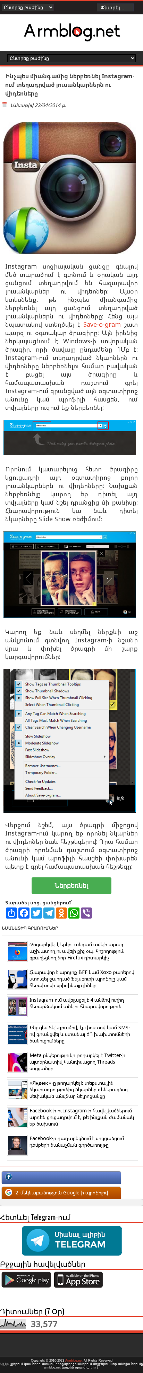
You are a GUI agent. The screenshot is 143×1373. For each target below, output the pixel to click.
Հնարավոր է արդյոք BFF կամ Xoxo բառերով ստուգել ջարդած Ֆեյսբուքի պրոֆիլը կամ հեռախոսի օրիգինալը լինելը (82, 978)
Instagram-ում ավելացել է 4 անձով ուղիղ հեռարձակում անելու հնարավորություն (77, 1003)
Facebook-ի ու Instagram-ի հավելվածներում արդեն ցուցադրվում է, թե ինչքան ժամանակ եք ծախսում (82, 1117)
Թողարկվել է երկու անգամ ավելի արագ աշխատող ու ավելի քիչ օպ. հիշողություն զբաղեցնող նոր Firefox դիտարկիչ (77, 951)
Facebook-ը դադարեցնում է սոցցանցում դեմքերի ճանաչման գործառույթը (77, 1141)
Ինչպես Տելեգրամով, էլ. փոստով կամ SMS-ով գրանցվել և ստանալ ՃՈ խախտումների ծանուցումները (80, 1034)
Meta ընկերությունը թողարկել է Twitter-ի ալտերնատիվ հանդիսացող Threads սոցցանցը (77, 1062)
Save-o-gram (102, 324)
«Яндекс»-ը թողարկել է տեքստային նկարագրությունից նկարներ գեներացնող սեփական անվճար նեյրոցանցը (79, 1089)
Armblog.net (74, 1360)
